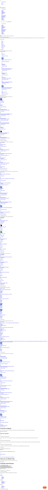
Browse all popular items (3, 97)
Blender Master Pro (2, 184)
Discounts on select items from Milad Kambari (5, 289)
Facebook (3, 477)
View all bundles (2, 254)
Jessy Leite (1, 146)
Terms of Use (1, 471)
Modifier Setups (6, 422)
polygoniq (1, 124)
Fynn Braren (1, 115)
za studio (1, 245)
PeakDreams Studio (4, 79)
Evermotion (1, 382)
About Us (3, 481)
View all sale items (2, 142)
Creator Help (3, 486)
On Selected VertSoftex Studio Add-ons (4, 336)
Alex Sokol (1, 159)
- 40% (7, 184)
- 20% (6, 159)
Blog (2, 487)
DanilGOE (1, 258)
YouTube (3, 478)
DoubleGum (1, 403)
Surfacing (4, 199)
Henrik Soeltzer (3, 61)
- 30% (6, 168)
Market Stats (3, 483)
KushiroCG (1, 426)
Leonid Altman (2, 155)
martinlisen (1, 344)
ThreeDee (1, 228)
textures (1, 295)
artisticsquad (1, 333)
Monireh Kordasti (2, 209)
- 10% (6, 146)
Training (5, 89)
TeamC (1, 134)
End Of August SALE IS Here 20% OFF (4, 347)
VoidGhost (1, 199)
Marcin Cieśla (1, 168)
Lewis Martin (1, 378)
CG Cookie (1, 372)
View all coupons (2, 321)
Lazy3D (3, 83)
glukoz (1, 111)
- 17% (8, 155)
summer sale (1, 303)
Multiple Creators (2, 222)
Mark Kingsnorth (2, 422)
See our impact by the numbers (3, 431)
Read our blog (1, 449)
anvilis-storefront (2, 328)
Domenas (1, 190)
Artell (1, 102)
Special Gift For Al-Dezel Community (4, 298)
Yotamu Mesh (2, 180)
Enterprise (3, 482)
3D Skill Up (1, 203)
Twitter (2, 476)
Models (4, 124)
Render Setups (7, 61)
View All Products (4, 15)
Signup (2, 4)
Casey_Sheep (3, 70)
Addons (6, 70)
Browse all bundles (2, 217)
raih (0, 311)
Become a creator (2, 461)
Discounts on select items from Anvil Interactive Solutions (6, 327)
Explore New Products (2, 51)
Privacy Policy (5, 471)
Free (2, 14)
